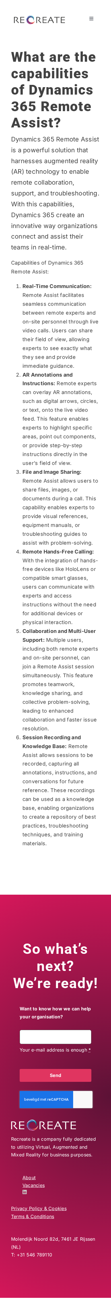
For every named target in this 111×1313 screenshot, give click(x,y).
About (29, 1177)
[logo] (39, 18)
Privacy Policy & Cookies (39, 1208)
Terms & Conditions (32, 1216)
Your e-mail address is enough (55, 1050)
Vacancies (33, 1185)
